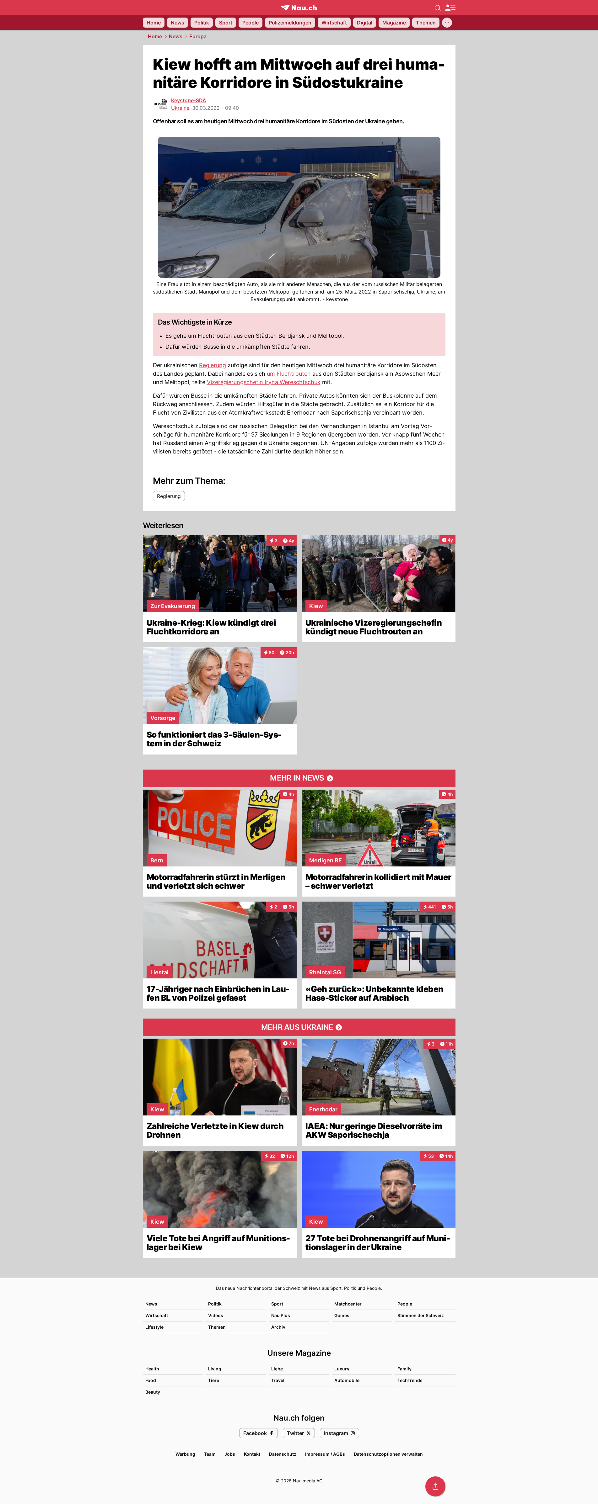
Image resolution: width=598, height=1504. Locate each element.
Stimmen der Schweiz (420, 1315)
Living (214, 1368)
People (404, 1303)
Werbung (185, 1454)
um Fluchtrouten (289, 373)
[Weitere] (447, 23)
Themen (217, 1327)
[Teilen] (435, 1486)
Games (341, 1315)
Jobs (229, 1454)
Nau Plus (280, 1315)
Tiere (213, 1380)
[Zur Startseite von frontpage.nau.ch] (299, 8)
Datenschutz (282, 1454)
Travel (277, 1380)
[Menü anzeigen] (450, 7)
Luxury (341, 1368)
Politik (215, 1303)
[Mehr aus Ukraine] (299, 1027)
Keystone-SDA (188, 100)
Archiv (278, 1327)
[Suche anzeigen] (438, 7)
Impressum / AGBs (325, 1454)
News (175, 36)
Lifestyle (154, 1327)
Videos (215, 1315)
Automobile (346, 1380)
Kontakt (252, 1454)
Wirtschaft (156, 1315)
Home (155, 36)
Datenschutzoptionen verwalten (388, 1454)
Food (150, 1380)
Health (152, 1368)
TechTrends (410, 1380)
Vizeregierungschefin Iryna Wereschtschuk (264, 382)
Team (210, 1454)
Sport (277, 1303)
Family (404, 1368)
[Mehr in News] (299, 778)
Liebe (277, 1368)
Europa (198, 36)
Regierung (212, 365)
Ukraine (180, 108)
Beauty (152, 1392)
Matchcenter (348, 1303)
